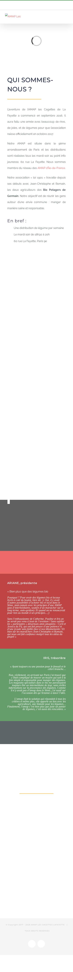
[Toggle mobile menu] (66, 16)
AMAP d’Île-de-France (51, 168)
